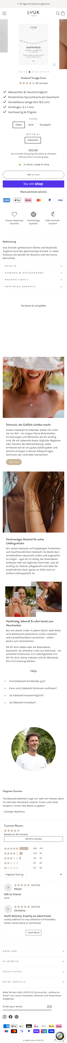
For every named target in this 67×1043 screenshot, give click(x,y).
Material (33, 134)
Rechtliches (12, 971)
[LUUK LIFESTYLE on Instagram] (4, 1017)
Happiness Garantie (20, 286)
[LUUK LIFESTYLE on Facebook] (10, 1017)
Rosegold (45, 124)
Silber (18, 124)
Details (10, 266)
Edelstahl (32, 140)
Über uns (14, 462)
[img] (22, 885)
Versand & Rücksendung (24, 273)
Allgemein (11, 961)
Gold (31, 124)
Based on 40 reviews (16, 834)
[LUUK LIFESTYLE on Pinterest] (16, 1017)
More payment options (33, 191)
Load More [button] (33, 932)
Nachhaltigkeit (17, 279)
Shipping (28, 153)
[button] (27, 83)
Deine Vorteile (14, 982)
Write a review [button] (33, 838)
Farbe (33, 119)
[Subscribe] (49, 1007)
